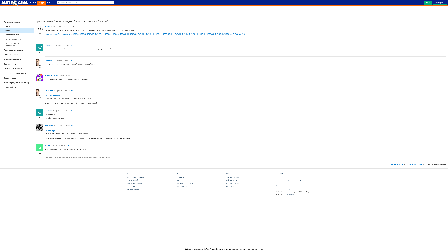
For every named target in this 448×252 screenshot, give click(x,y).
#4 (72, 91)
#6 (72, 126)
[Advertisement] (224, 12)
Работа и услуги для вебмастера (17, 82)
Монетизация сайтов (12, 59)
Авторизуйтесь (397, 164)
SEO (178, 180)
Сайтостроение (10, 64)
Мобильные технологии (185, 174)
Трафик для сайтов (11, 54)
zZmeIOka (49, 125)
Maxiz (47, 26)
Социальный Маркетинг (14, 68)
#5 (71, 111)
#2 (72, 60)
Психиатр (49, 60)
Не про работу (10, 87)
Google (8, 26)
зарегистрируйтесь (414, 164)
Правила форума (133, 189)
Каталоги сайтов (12, 34)
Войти (428, 2)
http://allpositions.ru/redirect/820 (99, 158)
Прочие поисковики (13, 39)
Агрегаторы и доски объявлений (13, 44)
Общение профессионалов (15, 73)
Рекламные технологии (185, 183)
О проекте (280, 174)
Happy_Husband (51, 75)
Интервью (180, 177)
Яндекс (8, 30)
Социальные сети (232, 177)
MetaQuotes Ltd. (290, 195)
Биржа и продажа (11, 78)
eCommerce (230, 186)
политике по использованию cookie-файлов (245, 249)
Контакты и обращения (284, 189)
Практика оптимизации (13, 50)
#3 (77, 75)
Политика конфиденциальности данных (290, 180)
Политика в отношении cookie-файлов (290, 183)
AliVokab (48, 45)
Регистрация (440, 2)
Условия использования (284, 177)
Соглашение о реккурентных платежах (290, 186)
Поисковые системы (12, 22)
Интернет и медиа (232, 183)
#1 (71, 45)
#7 (69, 146)
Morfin (47, 145)
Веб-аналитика (182, 186)
